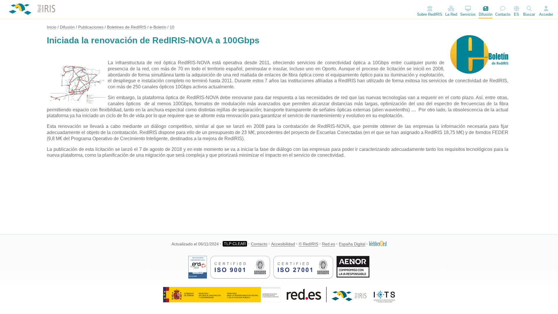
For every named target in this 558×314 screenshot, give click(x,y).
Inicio (51, 27)
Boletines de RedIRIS (126, 27)
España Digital (352, 244)
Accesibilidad (283, 244)
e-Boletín (158, 27)
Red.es (328, 244)
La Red (451, 14)
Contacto (502, 14)
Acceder (546, 14)
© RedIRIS (308, 244)
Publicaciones (90, 27)
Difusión (485, 14)
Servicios (468, 14)
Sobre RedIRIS (429, 14)
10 (172, 27)
